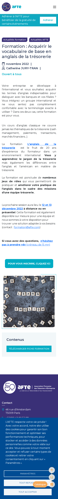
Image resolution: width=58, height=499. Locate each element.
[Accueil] (11, 6)
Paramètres (27, 473)
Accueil (6, 31)
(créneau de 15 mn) (38, 244)
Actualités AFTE (39, 39)
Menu (54, 7)
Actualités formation (14, 39)
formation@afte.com (27, 227)
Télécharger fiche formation (29, 348)
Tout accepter (28, 492)
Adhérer (48, 20)
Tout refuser (27, 482)
